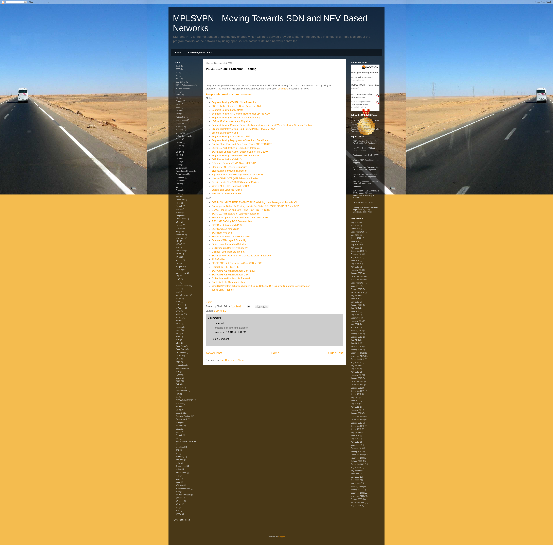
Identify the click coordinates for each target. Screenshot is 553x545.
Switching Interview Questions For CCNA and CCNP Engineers (365, 183)
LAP (177, 276)
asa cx (178, 104)
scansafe (179, 403)
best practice (181, 120)
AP (177, 98)
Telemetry (180, 457)
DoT (177, 187)
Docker (179, 184)
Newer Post (214, 353)
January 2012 (356, 378)
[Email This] (256, 306)
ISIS (178, 263)
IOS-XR (179, 244)
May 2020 (355, 244)
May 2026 (355, 222)
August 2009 (356, 467)
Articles (179, 101)
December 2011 (357, 381)
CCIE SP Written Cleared (363, 202)
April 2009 (355, 480)
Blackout (179, 130)
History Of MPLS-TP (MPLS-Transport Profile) (235, 178)
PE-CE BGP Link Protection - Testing (231, 68)
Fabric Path (180, 200)
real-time (179, 387)
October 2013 (356, 337)
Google (179, 216)
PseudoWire (181, 368)
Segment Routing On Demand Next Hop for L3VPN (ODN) (241, 114)
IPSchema (180, 251)
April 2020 (355, 248)
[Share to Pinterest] (267, 306)
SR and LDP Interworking (225, 133)
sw (177, 438)
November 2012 (357, 356)
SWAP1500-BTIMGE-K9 (186, 442)
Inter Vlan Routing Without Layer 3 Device (364, 149)
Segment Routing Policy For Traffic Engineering (236, 117)
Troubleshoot (181, 466)
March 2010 (355, 445)
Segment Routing (183, 416)
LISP (178, 279)
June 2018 (355, 260)
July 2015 (355, 308)
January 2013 (356, 350)
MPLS (223, 311)
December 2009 (357, 455)
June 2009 (355, 474)
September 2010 (357, 426)
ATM (178, 114)
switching (180, 447)
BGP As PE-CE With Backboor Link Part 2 (233, 271)
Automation (180, 117)
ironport (179, 260)
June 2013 (355, 343)
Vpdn (178, 479)
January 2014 (356, 334)
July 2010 (355, 432)
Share (209, 302)
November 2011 (357, 385)
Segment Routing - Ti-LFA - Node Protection (234, 102)
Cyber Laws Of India (184, 171)
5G (177, 75)
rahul (217, 323)
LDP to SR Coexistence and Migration (231, 121)
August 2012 (356, 362)
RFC (178, 394)
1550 (178, 66)
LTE (177, 282)
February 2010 (357, 448)
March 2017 (355, 286)
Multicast (179, 314)
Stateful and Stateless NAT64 (227, 190)
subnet (178, 432)
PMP (178, 362)
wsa (177, 511)
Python (179, 375)
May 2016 (355, 302)
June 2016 (355, 299)
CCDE (178, 145)
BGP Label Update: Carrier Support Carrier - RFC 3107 (240, 152)
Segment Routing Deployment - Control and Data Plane (240, 140)
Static (178, 429)
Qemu (178, 378)
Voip (177, 476)
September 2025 (357, 232)
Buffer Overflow (182, 136)
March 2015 (355, 318)
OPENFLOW (181, 352)
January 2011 (356, 413)
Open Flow (180, 346)
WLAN (178, 504)
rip (177, 397)
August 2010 (356, 429)
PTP (178, 372)
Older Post (335, 353)
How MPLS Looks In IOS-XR (226, 193)
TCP (178, 450)
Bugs (178, 139)
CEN (178, 158)
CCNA (178, 152)
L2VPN (179, 270)
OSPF (178, 356)
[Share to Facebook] (264, 306)
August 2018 (356, 257)
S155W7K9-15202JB (184, 400)
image (178, 232)
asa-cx (178, 107)
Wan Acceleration (183, 488)
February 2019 (357, 254)
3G (177, 72)
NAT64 (178, 324)
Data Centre (181, 174)
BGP (216, 311)
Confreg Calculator (358, 125)
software (179, 426)
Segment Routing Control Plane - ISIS (231, 136)
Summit (179, 435)
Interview (179, 238)
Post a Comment (220, 339)
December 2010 (357, 416)
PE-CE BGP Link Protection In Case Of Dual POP (237, 263)
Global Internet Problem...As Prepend (231, 278)
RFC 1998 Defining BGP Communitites (232, 221)
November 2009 (357, 458)
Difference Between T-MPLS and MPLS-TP (234, 163)
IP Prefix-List (218, 259)
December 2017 (357, 276)
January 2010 (356, 451)
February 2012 (357, 375)
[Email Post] (248, 306)
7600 (178, 79)
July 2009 (355, 471)
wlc (177, 507)
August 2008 (356, 506)
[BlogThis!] (258, 306)
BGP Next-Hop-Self (222, 233)
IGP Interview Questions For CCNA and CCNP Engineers (365, 175)
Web (178, 492)
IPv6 (178, 257)
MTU (178, 311)
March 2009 (355, 483)
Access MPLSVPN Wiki (361, 122)
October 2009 (356, 461)
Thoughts (180, 460)
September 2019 (357, 251)
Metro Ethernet (182, 295)
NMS (178, 337)
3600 (178, 69)
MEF (178, 289)
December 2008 (357, 493)
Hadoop (179, 225)
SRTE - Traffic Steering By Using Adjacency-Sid (236, 106)
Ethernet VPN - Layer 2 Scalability (229, 167)
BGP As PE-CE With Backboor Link (230, 274)
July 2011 (355, 397)
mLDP (178, 298)
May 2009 (355, 477)
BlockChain (180, 133)
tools (178, 463)
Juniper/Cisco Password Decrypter (365, 129)
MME (178, 302)
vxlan (178, 482)
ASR (178, 110)
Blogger (281, 537)
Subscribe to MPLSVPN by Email (365, 120)
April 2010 (355, 442)
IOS (177, 241)
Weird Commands (183, 495)
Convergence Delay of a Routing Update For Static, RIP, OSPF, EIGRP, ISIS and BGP (255, 206)
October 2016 (356, 289)
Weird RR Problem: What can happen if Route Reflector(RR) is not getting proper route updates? (261, 286)
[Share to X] (261, 306)
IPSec (178, 254)
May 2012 (355, 369)
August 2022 (356, 238)
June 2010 (355, 436)
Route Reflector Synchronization (228, 282)
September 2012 (357, 359)
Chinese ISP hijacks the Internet (228, 252)
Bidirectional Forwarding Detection (229, 171)
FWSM (179, 212)
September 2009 (357, 464)
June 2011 (355, 400)
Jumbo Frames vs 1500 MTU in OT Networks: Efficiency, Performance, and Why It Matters (366, 194)
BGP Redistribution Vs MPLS (227, 159)
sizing (178, 422)
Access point (181, 88)
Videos (179, 469)
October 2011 (356, 388)
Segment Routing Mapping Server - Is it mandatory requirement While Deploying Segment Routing (262, 125)
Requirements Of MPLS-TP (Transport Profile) (235, 182)
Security (179, 413)
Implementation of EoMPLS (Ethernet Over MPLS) (237, 174)
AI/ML (178, 95)
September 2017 (357, 283)
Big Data (179, 126)
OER (178, 343)
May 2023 (355, 235)
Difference (180, 177)
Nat (177, 321)
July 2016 (355, 295)
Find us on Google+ (359, 131)
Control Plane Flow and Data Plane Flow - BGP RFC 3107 (242, 144)
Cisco (178, 161)
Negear (179, 327)
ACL (177, 91)
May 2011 (355, 404)
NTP (178, 340)
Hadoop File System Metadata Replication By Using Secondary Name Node (365, 209)
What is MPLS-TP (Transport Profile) (230, 186)
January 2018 (356, 273)
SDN (178, 410)
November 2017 (357, 279)
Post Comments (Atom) (232, 360)
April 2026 (355, 225)
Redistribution (181, 391)
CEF (178, 155)
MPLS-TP (180, 308)
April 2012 (355, 372)
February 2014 (357, 330)
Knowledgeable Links (200, 52)
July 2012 (355, 365)
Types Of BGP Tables (223, 290)
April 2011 (355, 407)
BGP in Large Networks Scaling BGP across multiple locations (361, 104)
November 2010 (357, 420)
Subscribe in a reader (359, 118)
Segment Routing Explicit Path (227, 110)
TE (177, 453)
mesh (178, 292)
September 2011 (357, 391)
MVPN (178, 317)
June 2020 (355, 241)
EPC (178, 196)
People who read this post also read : (230, 94)
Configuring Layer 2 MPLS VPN (366, 155)
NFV (178, 333)
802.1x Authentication (185, 85)
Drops (178, 190)
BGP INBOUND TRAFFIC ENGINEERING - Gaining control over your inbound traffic (255, 202)
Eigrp (178, 193)
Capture (179, 142)
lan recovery (181, 273)
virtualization (181, 472)
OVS (178, 359)
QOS (178, 381)
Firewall (179, 206)
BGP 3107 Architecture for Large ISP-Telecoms (236, 148)
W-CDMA (180, 485)
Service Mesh (181, 419)
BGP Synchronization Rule (225, 229)
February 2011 (356, 410)
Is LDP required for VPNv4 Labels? (230, 248)
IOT (177, 247)
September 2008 (357, 502)
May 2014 (355, 324)
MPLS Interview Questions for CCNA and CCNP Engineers (365, 168)
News (178, 330)
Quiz (178, 384)
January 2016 (356, 305)
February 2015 (357, 321)
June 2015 (355, 311)
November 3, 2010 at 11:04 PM (230, 332)
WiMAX (179, 498)
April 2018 (355, 267)
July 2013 (355, 340)
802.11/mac (180, 82)
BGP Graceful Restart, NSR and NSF (231, 236)
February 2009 (357, 487)
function (179, 209)
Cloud (178, 165)
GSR (178, 222)
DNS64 (179, 181)
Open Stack (181, 349)
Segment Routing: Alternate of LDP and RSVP (235, 155)
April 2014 (355, 327)
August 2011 (356, 394)
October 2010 (356, 423)
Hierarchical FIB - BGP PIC (225, 267)
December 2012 (357, 353)
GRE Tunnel (181, 219)
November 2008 (357, 496)
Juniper (179, 267)
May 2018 (355, 264)
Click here (283, 88)
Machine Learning (183, 286)
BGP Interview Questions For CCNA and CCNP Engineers (241, 255)
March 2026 (355, 229)
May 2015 (355, 315)
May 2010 (355, 439)
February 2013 (357, 346)
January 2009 (356, 490)
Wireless (179, 501)
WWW (178, 514)
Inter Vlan (180, 235)
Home (178, 52)
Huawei (179, 228)
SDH (178, 407)
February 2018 (357, 270)
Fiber (178, 203)
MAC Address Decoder (360, 127)
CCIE (178, 149)
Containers (180, 168)
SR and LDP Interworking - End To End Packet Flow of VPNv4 (243, 129)
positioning (180, 365)
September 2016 (357, 292)
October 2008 (356, 499)
